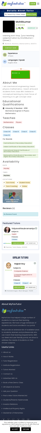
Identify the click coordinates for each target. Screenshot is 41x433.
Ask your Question (10, 391)
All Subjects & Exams (11, 387)
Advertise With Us (10, 378)
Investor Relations (10, 404)
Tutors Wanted (9, 369)
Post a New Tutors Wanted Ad (15, 395)
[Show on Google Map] (12, 196)
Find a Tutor (31, 14)
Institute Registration (11, 365)
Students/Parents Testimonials (15, 400)
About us (6, 352)
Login (32, 4)
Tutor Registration (10, 361)
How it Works (8, 356)
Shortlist (32, 28)
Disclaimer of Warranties (13, 413)
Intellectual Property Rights (14, 408)
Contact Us (7, 374)
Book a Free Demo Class (13, 382)
